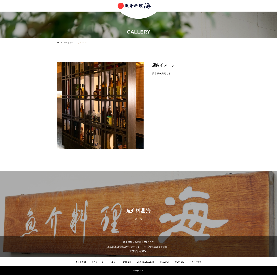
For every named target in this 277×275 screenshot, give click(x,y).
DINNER (127, 262)
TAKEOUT (164, 262)
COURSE (179, 262)
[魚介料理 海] (138, 5)
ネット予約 (81, 262)
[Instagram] (136, 218)
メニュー (113, 262)
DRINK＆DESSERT (145, 262)
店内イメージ (97, 262)
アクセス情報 (195, 262)
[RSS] (141, 218)
